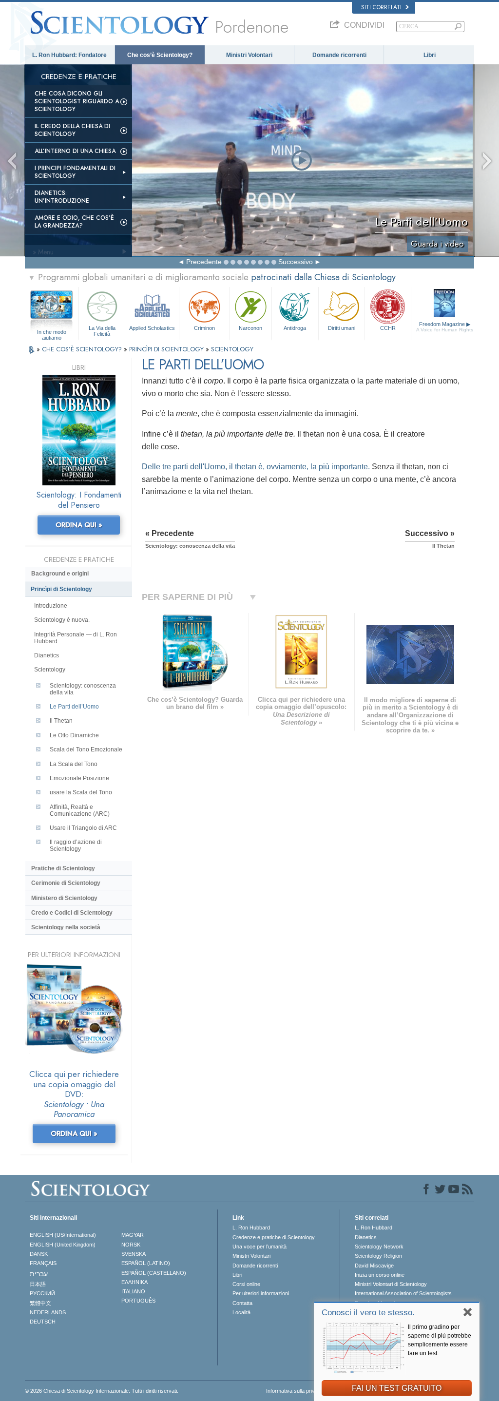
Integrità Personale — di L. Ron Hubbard (75, 638)
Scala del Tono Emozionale (86, 749)
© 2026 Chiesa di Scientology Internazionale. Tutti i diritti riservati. (101, 1391)
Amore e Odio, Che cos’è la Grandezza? (74, 221)
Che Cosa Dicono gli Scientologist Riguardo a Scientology (77, 101)
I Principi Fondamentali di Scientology (75, 172)
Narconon (250, 328)
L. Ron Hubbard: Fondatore (69, 55)
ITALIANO (133, 1291)
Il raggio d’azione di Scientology (76, 845)
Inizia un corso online (379, 1275)
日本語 (38, 1284)
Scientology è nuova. (62, 619)
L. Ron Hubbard (251, 1227)
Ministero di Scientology (64, 898)
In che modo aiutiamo (51, 332)
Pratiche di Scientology (63, 868)
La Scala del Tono (73, 764)
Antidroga (295, 328)
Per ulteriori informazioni (260, 1293)
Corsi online (246, 1284)
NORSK (130, 1244)
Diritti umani (341, 328)
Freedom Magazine (444, 326)
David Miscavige (374, 1265)
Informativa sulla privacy (295, 1391)
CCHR (388, 328)
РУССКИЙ (42, 1293)
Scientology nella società (65, 927)
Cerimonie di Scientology (65, 883)
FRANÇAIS (43, 1263)
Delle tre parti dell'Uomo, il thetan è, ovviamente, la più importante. (256, 466)
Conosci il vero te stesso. (368, 1312)
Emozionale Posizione (79, 778)
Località (241, 1312)
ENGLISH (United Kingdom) (63, 1244)
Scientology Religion (378, 1256)
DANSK (39, 1254)
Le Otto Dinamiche (74, 735)
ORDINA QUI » (79, 525)
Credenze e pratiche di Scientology (273, 1237)
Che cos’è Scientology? (159, 55)
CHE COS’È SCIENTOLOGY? (83, 349)
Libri (429, 55)
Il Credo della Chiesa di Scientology (72, 130)
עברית (39, 1274)
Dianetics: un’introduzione (62, 197)
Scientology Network (379, 1246)
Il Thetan (61, 720)
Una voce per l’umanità (259, 1246)
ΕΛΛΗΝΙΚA (134, 1282)
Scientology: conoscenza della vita (83, 689)
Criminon (204, 328)
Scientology (49, 669)
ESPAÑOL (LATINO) (145, 1263)
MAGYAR (132, 1235)
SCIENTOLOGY (232, 349)
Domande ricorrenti (339, 55)
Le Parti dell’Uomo (74, 706)
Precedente (204, 262)
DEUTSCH (43, 1321)
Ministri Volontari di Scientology (391, 1284)
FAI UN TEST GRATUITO (396, 1388)
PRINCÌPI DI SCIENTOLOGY (167, 349)
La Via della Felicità (102, 330)
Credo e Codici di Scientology (72, 912)
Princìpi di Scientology (61, 589)
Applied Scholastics (152, 328)
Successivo (295, 262)
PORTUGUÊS (138, 1301)
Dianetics (46, 655)
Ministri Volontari (249, 55)
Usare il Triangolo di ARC (83, 828)
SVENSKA (133, 1254)
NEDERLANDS (48, 1312)
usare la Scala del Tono (81, 792)
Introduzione (50, 605)
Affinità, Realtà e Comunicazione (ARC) (80, 810)
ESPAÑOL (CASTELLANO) (153, 1273)
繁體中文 (40, 1303)
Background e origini (60, 573)
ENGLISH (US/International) (63, 1235)
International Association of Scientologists (403, 1293)
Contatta (242, 1303)
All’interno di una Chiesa (75, 151)
